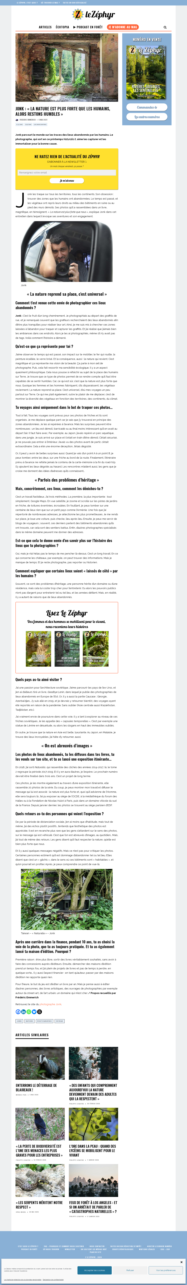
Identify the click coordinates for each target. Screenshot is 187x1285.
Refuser (130, 1270)
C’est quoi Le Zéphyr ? (28, 1246)
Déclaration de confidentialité (53, 1280)
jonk (19, 1021)
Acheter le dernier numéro (159, 1246)
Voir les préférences (166, 1270)
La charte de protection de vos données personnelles (22, 1280)
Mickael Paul (21, 1095)
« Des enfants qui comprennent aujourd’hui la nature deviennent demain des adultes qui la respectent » (93, 1092)
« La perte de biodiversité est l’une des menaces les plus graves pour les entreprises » (39, 1151)
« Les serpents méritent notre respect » (39, 1205)
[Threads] (39, 1011)
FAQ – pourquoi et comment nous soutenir (64, 1246)
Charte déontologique (122, 1249)
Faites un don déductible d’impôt (125, 1246)
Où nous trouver (51, 1249)
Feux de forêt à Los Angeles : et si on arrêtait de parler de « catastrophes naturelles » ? (93, 1207)
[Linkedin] (23, 1011)
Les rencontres (40, 124)
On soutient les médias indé (94, 1249)
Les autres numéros (146, 117)
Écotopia (62, 27)
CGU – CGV (165, 1249)
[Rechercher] (165, 27)
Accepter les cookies (94, 1270)
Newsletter (70, 1249)
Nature (29, 1021)
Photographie (44, 1021)
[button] (181, 1262)
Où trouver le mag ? (50, 3)
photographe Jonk (50, 1004)
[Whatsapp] (28, 1011)
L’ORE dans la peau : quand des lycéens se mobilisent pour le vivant (92, 1151)
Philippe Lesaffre (76, 1104)
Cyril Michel (21, 1212)
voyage (59, 1021)
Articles (45, 27)
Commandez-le (147, 107)
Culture (28, 124)
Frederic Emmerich (28, 119)
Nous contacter (97, 1246)
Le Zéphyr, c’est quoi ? (27, 3)
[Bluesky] (34, 1011)
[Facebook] (18, 1011)
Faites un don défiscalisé (74, 3)
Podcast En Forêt (89, 27)
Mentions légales (147, 1249)
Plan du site (95, 1252)
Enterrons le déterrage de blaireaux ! (36, 1087)
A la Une (19, 124)
